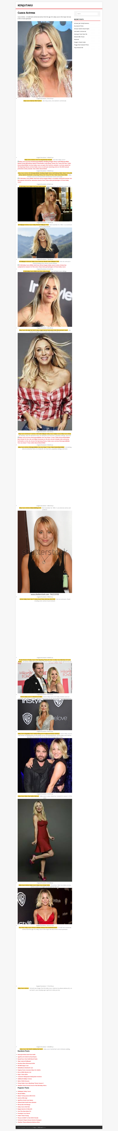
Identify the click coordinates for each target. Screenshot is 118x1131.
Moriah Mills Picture (79, 37)
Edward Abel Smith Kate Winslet (27, 1102)
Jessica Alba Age (22, 1098)
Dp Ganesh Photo (78, 26)
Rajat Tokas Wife (23, 1074)
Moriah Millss (21, 1093)
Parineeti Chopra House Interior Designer (30, 1120)
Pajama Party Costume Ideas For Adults (29, 1070)
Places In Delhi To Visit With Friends (28, 1118)
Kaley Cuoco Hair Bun (24, 1107)
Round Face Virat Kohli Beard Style (27, 1059)
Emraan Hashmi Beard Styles (81, 28)
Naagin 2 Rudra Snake (80, 42)
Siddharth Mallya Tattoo (25, 1079)
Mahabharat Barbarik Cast (25, 1068)
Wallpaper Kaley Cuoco (24, 1091)
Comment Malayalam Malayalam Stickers (30, 1076)
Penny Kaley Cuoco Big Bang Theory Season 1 (31, 1083)
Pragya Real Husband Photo (81, 45)
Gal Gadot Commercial (80, 31)
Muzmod (76, 39)
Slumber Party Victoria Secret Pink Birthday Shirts (32, 1085)
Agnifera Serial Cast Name (25, 1100)
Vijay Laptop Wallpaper (24, 1061)
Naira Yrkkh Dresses (23, 1081)
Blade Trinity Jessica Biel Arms (26, 1096)
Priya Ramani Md (78, 47)
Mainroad (40, 1127)
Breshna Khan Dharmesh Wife (26, 1063)
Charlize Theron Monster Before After (29, 1122)
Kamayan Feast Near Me (80, 34)
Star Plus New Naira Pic (24, 1111)
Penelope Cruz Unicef (24, 1113)
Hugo (34, 1127)
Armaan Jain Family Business (81, 23)
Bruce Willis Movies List (24, 1072)
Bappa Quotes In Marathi (25, 1109)
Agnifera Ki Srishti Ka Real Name (27, 1057)
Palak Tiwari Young (23, 1115)
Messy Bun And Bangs (24, 1104)
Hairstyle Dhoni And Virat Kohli (26, 1054)
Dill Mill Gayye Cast (23, 1065)
